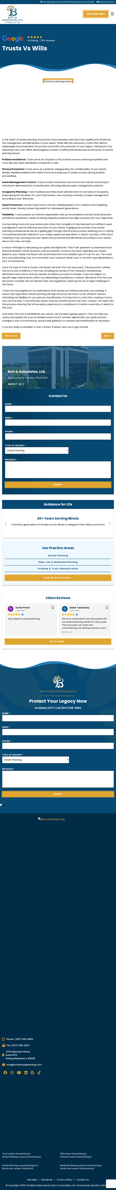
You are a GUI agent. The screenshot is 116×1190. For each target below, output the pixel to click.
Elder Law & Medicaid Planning (58, 562)
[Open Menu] (112, 14)
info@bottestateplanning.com (24, 1064)
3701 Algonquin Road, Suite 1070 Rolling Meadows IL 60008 (68, 2)
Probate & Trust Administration (58, 568)
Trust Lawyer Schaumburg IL (16, 1153)
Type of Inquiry (15, 445)
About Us (15, 384)
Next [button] (110, 523)
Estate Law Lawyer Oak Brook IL (18, 1168)
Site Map (32, 1180)
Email (9, 417)
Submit (58, 484)
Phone (9, 431)
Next (107, 335)
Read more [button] (13, 632)
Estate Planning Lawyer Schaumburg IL (21, 1156)
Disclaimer (47, 1180)
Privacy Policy (65, 1180)
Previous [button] (6, 523)
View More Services (57, 577)
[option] (58, 521)
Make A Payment (106, 2)
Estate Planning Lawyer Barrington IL (20, 1165)
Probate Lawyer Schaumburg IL (76, 1156)
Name (9, 404)
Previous (11, 335)
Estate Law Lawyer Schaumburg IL (77, 1168)
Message (11, 459)
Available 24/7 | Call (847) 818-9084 (58, 708)
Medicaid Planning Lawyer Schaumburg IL (81, 1165)
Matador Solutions (100, 1185)
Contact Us (82, 1180)
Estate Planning (58, 555)
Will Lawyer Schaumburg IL (73, 1153)
